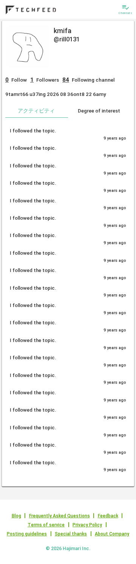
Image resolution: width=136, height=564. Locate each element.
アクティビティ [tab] (36, 111)
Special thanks (71, 534)
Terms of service (46, 525)
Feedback (108, 515)
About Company (112, 534)
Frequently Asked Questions (59, 515)
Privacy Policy (87, 525)
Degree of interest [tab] (99, 111)
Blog (16, 515)
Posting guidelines (27, 534)
